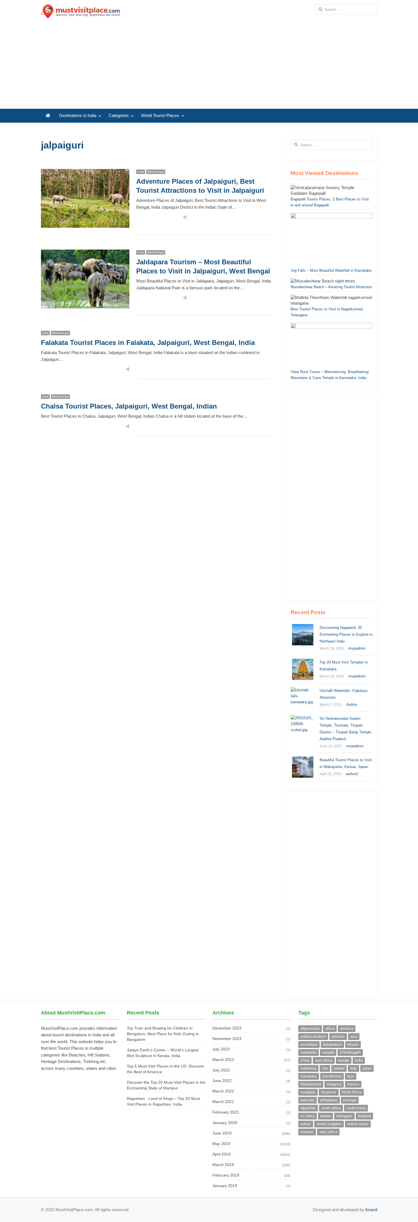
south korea (356, 1108)
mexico (353, 1084)
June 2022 (221, 1080)
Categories (119, 115)
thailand (364, 1116)
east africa (323, 1060)
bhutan (353, 1044)
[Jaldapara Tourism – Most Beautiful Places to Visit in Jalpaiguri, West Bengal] (85, 252)
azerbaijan (309, 1044)
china (305, 1060)
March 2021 (223, 1101)
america (346, 1028)
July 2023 (221, 1049)
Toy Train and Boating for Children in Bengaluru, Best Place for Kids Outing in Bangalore (163, 1034)
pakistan (307, 1100)
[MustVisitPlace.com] (80, 11)
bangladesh (332, 1044)
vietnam (307, 1132)
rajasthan (308, 1108)
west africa (328, 1132)
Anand (371, 1210)
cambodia (308, 1052)
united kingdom (329, 1124)
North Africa (351, 1092)
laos (350, 1076)
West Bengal (155, 171)
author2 (352, 774)
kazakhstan (332, 1076)
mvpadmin (356, 648)
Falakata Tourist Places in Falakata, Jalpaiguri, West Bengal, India (148, 342)
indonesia (308, 1068)
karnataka (309, 1076)
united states (358, 1124)
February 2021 (225, 1112)
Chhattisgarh (350, 1052)
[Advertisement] (209, 66)
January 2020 (224, 1122)
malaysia (334, 1084)
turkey (306, 1124)
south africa (331, 1108)
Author (351, 704)
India (140, 171)
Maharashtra (311, 1084)
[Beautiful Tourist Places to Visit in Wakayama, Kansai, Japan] (302, 760)
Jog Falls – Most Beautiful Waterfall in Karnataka (331, 270)
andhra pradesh (313, 1036)
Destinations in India (77, 115)
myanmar (328, 1092)
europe (343, 1060)
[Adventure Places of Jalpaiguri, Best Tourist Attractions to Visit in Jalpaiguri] (85, 172)
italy (353, 1068)
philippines (329, 1100)
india (359, 1060)
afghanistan (310, 1028)
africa (329, 1028)
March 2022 (223, 1091)
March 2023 (223, 1059)
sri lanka (307, 1116)
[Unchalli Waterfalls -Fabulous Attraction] (303, 690)
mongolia (308, 1092)
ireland (339, 1068)
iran (325, 1068)
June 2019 (221, 1133)
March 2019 (223, 1164)
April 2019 (221, 1154)
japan (367, 1068)
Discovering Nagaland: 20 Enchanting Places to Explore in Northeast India (346, 634)
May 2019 (221, 1143)
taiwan (325, 1116)
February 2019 (225, 1175)
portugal (349, 1100)
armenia (338, 1036)
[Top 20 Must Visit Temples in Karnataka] (302, 662)
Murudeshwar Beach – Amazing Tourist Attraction (331, 287)
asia (353, 1036)
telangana (344, 1116)
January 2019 (224, 1185)
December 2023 (226, 1028)
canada (328, 1052)
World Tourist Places (160, 115)
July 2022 (221, 1070)
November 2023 (226, 1038)
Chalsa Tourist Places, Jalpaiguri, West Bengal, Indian (129, 406)
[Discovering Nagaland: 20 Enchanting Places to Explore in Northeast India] (302, 627)
